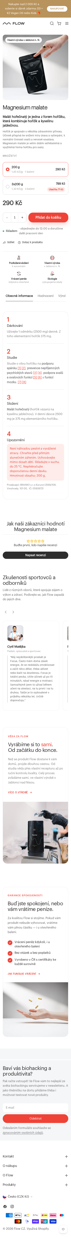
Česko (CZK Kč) (18, 1196)
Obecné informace (19, 295)
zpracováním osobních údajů (23, 1132)
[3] (35, 372)
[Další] (13, 612)
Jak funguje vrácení (22, 974)
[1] (19, 368)
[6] (40, 377)
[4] (40, 372)
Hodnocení (46, 295)
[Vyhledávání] (52, 23)
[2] (23, 368)
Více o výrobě (18, 792)
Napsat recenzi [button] (35, 555)
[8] (24, 382)
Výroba (63, 295)
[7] (19, 382)
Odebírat (35, 1118)
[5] (35, 377)
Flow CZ (19, 1228)
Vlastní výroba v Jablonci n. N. (23, 40)
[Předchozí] (6, 612)
